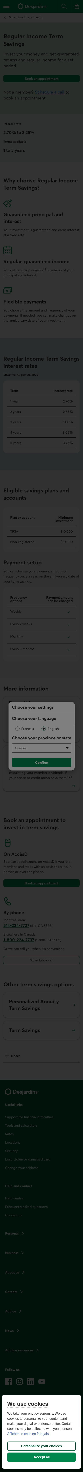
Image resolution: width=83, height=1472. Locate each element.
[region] (41, 1432)
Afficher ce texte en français (28, 1434)
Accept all (42, 1457)
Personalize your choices (41, 1446)
